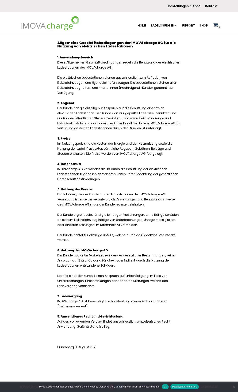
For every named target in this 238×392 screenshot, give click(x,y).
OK (165, 386)
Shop (204, 25)
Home (142, 25)
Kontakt (211, 6)
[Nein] (233, 387)
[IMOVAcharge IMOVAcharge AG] (50, 23)
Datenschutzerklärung (184, 386)
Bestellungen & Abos (184, 6)
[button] (176, 25)
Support (188, 25)
